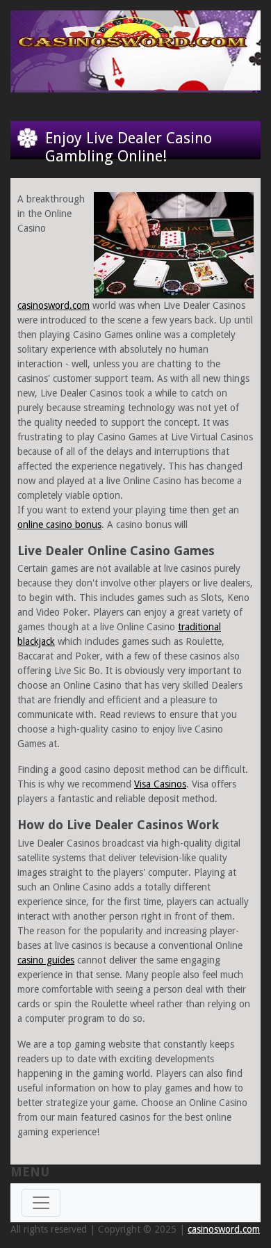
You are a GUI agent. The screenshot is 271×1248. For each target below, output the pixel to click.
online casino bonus (59, 524)
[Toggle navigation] (41, 1203)
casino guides (45, 960)
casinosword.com (53, 305)
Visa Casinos (160, 784)
